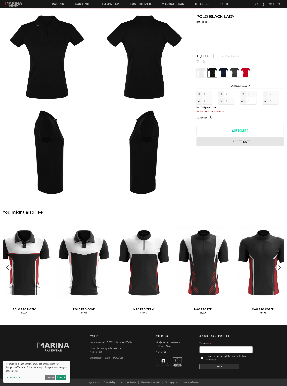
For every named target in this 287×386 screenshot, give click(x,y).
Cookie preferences (191, 382)
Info (224, 4)
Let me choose (13, 377)
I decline (50, 377)
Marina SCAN (173, 4)
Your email (205, 344)
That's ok (61, 377)
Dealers (202, 4)
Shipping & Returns (128, 382)
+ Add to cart (240, 142)
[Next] (279, 267)
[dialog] (36, 372)
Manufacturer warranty (150, 382)
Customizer (140, 4)
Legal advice (93, 382)
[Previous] (8, 267)
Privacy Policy (109, 382)
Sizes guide (201, 117)
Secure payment (171, 382)
